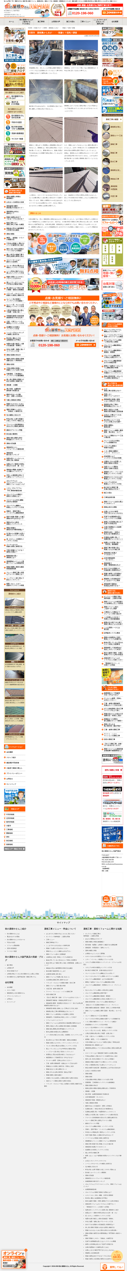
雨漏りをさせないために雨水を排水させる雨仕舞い (101, 1230)
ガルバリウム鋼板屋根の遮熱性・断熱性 (112, 351)
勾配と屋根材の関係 (13, 400)
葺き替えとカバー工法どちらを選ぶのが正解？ (112, 421)
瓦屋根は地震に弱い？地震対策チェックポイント (113, 538)
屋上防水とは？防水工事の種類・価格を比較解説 (15, 289)
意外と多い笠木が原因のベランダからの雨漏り (15, 249)
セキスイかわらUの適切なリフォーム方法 (98, 956)
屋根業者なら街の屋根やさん (16, 993)
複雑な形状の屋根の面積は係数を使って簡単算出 (100, 1088)
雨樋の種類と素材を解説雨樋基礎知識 (15, 567)
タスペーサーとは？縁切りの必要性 (13, 261)
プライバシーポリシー (14, 773)
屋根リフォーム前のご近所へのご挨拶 (111, 607)
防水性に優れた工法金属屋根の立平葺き (13, 339)
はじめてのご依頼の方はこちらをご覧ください (60, 933)
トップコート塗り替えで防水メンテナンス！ (15, 579)
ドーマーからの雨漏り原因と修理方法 (14, 545)
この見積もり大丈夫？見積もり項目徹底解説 (112, 618)
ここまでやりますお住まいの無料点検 (100, 22)
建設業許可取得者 (12, 763)
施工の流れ (70, 22)
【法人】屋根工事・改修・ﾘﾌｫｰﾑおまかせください (113, 744)
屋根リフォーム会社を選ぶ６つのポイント (113, 502)
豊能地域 (9, 833)
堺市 (7, 837)
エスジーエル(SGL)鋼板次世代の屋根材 (14, 501)
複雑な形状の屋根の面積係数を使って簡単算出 (15, 359)
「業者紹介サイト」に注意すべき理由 (112, 664)
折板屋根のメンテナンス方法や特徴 (96, 1024)
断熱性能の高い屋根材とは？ (12, 556)
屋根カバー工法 (116, 136)
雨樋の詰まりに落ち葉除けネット (56, 1069)
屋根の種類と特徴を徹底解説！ (13, 197)
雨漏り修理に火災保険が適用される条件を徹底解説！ (102, 1259)
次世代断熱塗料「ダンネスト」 (109, 559)
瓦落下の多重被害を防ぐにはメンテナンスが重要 (112, 517)
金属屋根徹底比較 (90, 1189)
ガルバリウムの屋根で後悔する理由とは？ (14, 495)
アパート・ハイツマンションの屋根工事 (112, 734)
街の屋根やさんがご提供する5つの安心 (26, 22)
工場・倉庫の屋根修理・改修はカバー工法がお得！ (113, 704)
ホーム (11, 22)
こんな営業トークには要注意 (112, 628)
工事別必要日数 (109, 497)
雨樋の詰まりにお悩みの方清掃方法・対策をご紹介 (113, 714)
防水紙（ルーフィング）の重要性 (95, 1172)
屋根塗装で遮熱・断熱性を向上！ (95, 1100)
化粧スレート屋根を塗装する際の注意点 (111, 467)
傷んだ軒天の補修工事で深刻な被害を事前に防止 (15, 255)
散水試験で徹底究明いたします (56, 971)
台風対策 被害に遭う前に (54, 974)
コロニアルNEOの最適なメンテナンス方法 (112, 483)
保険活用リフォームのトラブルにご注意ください (113, 659)
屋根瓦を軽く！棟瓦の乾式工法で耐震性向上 (112, 533)
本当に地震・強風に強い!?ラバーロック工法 (99, 1221)
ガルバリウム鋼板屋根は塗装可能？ (112, 346)
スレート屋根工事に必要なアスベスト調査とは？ (15, 573)
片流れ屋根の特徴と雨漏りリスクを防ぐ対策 (15, 369)
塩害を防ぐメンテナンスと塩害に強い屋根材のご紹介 (102, 1210)
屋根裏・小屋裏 (12, 385)
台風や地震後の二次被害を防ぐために (112, 528)
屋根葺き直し (116, 170)
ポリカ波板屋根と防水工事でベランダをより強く (113, 709)
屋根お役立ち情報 (110, 507)
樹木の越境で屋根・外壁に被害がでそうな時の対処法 (113, 653)
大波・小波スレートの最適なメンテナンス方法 (15, 322)
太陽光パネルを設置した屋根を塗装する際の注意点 (62, 1078)
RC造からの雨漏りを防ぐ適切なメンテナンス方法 (15, 534)
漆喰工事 (114, 144)
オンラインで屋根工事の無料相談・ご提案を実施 (112, 597)
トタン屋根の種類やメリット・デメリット (112, 452)
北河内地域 (10, 818)
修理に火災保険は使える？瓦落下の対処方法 (113, 522)
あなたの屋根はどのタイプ (93, 939)
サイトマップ (11, 784)
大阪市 (8, 826)
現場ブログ (37, 28)
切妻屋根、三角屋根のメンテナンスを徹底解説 (15, 374)
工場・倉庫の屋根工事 (112, 729)
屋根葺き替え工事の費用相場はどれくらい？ (112, 405)
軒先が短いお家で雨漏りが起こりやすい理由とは (15, 419)
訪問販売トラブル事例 (112, 633)
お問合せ (9, 779)
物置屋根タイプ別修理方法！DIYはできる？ (112, 694)
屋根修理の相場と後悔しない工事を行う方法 (112, 400)
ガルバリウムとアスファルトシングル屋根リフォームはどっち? (15, 482)
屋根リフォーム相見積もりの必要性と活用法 (60, 1014)
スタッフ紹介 (11, 757)
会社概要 (115, 22)
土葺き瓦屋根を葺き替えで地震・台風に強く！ (15, 311)
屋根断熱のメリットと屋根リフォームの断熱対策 (15, 562)
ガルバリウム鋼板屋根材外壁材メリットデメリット (113, 372)
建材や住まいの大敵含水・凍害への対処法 (14, 395)
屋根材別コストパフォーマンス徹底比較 (15, 448)
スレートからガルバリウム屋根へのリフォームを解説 (113, 335)
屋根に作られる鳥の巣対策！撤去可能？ (112, 725)
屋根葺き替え (116, 127)
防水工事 (114, 162)
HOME (30, 28)
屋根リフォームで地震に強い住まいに (58, 977)
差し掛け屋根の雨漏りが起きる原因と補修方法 (15, 380)
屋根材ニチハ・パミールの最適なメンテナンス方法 (113, 472)
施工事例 (41, 22)
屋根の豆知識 (11, 443)
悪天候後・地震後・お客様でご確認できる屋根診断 (101, 945)
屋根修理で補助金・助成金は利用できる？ (112, 585)
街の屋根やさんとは (13, 933)
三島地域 (9, 829)
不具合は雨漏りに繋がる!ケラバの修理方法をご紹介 (101, 1056)
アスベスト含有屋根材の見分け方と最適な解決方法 (101, 1117)
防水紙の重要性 (12, 434)
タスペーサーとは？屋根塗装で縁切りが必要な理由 (101, 1053)
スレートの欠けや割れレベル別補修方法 (112, 441)
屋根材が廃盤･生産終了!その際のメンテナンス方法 (101, 1062)
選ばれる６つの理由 (13, 936)
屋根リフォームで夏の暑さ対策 (56, 985)
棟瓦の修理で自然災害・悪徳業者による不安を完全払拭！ (103, 1068)
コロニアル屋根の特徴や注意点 (110, 446)
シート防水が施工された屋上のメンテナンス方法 (15, 272)
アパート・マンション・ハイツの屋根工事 (59, 991)
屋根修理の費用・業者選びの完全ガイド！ (15, 207)
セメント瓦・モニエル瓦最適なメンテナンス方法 (15, 305)
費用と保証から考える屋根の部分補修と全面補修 (61, 1026)
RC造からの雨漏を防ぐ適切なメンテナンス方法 (100, 1132)
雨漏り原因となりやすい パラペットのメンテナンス (62, 1043)
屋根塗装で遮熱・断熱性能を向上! (112, 564)
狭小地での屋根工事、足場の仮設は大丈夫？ (99, 970)
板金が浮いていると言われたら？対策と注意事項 (113, 643)
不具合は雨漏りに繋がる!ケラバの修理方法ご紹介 (15, 244)
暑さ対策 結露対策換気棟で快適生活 (13, 389)
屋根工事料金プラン (52, 942)
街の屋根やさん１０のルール (16, 939)
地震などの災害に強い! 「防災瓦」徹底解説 (112, 543)
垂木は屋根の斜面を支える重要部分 (57, 1032)
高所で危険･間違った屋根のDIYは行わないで (99, 1135)
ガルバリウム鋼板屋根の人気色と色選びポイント (100, 999)
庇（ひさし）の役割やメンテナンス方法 (15, 540)
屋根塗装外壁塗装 (114, 187)
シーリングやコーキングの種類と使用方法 (15, 333)
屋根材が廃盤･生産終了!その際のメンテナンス (15, 470)
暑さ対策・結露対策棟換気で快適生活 (97, 1094)
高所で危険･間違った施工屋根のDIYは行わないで (15, 517)
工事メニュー (85, 22)
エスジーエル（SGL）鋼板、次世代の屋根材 (99, 1195)
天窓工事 (114, 196)
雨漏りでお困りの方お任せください (57, 948)
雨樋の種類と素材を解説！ (54, 1075)
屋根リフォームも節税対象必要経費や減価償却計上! (113, 749)
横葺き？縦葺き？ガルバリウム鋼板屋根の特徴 (113, 366)
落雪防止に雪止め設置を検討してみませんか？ (60, 1054)
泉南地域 (9, 844)
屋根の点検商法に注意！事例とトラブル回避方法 (112, 638)
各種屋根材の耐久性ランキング (95, 1181)
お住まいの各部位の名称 (15, 202)
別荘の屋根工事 (109, 739)
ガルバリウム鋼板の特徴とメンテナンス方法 (15, 506)
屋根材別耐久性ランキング (12, 453)
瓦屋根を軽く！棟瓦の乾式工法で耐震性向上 (99, 1109)
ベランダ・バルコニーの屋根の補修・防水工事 (60, 983)
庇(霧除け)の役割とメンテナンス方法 (13, 328)
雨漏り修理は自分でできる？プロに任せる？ (15, 218)
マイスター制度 (12, 951)
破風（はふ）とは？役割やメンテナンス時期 (15, 584)
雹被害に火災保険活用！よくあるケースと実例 (112, 579)
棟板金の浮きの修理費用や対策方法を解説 (15, 229)
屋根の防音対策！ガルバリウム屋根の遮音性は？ (113, 377)
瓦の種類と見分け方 (13, 415)
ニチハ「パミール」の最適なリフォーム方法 (99, 959)
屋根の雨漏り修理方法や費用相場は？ (15, 528)
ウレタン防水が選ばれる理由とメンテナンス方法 (15, 266)
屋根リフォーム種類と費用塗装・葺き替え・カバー (113, 431)
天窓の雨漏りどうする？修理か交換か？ (15, 551)
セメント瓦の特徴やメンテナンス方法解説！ (15, 300)
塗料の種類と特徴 (112, 770)
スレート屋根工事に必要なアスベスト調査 (98, 1120)
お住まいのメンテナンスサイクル (95, 1161)
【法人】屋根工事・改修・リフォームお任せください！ (63, 997)
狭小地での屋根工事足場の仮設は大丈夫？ (112, 488)
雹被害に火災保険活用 (92, 1253)
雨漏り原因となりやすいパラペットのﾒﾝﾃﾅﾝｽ (15, 277)
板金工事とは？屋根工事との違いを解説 (15, 223)
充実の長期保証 (12, 948)
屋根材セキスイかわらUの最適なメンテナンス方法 (113, 478)
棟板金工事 (115, 179)
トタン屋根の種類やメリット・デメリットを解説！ (101, 1021)
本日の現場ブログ (12, 971)
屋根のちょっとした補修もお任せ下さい (58, 951)
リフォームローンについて (54, 1020)
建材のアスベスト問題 (14, 430)
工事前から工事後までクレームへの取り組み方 (112, 613)
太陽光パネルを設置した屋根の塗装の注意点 (112, 462)
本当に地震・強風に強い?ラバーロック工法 (15, 350)
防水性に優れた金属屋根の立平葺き (96, 1198)
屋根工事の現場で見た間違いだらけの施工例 (112, 548)
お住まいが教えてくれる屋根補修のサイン (112, 415)
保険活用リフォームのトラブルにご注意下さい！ (100, 1204)
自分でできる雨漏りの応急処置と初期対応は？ (112, 569)
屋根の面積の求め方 (13, 355)
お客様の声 (56, 22)
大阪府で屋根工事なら (14, 768)
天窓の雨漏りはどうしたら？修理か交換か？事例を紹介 (102, 1042)
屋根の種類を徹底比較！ (109, 426)
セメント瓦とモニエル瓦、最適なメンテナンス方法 (101, 1030)
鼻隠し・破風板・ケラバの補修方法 (15, 238)
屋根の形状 (10, 364)
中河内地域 (10, 814)
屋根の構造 (10, 234)
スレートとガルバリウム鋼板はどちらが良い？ (112, 330)
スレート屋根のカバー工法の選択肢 (113, 436)
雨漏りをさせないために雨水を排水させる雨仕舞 (15, 404)
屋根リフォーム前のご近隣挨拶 (56, 954)
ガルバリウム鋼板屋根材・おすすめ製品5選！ (99, 979)
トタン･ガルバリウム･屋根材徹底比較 (14, 489)
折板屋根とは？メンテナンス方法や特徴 (112, 457)
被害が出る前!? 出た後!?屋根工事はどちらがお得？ (113, 623)
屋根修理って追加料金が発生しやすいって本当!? (112, 648)
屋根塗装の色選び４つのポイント (110, 553)
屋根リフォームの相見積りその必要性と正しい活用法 (113, 602)
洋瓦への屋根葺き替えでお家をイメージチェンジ (15, 476)
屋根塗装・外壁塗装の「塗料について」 (97, 947)
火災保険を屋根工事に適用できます (57, 980)
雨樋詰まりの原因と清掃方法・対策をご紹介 (60, 1066)
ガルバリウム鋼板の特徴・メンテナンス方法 (99, 1126)
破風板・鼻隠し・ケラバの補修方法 (96, 1039)
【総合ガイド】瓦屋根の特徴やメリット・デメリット (102, 1005)
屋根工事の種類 (112, 119)
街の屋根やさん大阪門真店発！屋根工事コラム (21, 977)
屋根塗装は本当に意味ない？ (12, 212)
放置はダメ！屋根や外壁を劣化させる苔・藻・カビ (101, 1213)
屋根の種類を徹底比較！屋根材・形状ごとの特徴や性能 (102, 1007)
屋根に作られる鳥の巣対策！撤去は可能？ (59, 1072)
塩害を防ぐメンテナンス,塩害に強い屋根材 (15, 459)
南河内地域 (10, 822)
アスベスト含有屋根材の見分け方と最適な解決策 (15, 425)
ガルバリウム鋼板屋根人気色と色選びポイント (112, 356)
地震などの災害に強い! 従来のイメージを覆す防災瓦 (101, 1114)
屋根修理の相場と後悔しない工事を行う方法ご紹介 (62, 1008)
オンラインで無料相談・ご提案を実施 (58, 936)
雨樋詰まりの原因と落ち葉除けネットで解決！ (113, 720)
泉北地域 (9, 840)
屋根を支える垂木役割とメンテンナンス (14, 523)
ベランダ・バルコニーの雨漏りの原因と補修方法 (15, 294)
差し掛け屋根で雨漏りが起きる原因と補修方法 (99, 1227)
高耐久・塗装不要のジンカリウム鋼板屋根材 (15, 512)
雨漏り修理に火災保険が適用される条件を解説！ (112, 574)
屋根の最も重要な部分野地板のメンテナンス (14, 438)
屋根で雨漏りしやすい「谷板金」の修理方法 (14, 410)
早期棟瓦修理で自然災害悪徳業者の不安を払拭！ (15, 316)
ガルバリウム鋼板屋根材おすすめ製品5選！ (112, 361)
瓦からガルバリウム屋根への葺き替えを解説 (112, 341)
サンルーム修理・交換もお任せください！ (112, 699)
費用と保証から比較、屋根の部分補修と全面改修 (113, 410)
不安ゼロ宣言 (11, 942)
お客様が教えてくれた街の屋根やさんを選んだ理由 (23, 974)
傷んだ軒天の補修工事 (92, 1152)
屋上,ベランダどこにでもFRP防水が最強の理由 (15, 283)
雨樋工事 (114, 153)
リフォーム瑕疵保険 (13, 945)
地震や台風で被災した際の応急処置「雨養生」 (15, 344)
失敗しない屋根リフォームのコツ (112, 395)
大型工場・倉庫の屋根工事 (54, 988)
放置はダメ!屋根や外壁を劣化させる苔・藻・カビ (15, 465)
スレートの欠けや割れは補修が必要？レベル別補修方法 (102, 1019)
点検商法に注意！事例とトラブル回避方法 (59, 957)
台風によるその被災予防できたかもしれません (113, 512)
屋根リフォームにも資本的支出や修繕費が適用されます (63, 1023)
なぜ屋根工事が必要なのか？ (112, 389)
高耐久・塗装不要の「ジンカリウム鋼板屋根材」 (100, 1129)
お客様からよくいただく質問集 (95, 953)
